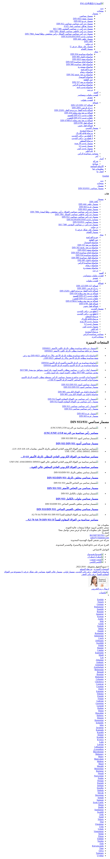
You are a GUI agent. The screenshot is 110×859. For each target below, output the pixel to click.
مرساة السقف (86, 141)
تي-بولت (89, 44)
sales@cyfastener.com (99, 538)
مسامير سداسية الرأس (88, 153)
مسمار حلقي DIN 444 (83, 39)
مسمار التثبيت (92, 128)
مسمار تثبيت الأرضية (83, 143)
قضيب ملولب (87, 100)
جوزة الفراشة (87, 69)
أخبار (101, 159)
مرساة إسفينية (86, 131)
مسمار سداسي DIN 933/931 (91, 188)
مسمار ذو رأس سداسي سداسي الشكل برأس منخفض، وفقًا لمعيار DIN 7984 (59, 34)
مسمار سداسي (86, 16)
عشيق (90, 97)
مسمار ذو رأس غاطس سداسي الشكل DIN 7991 (71, 31)
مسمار (95, 13)
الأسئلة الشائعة (97, 166)
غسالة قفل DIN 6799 (83, 123)
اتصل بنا (100, 171)
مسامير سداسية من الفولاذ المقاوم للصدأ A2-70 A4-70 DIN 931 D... (62, 519)
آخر (96, 156)
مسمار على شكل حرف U (81, 46)
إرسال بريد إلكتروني (100, 589)
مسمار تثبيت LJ (86, 146)
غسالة (95, 102)
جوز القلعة (88, 80)
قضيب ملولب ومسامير (88, 95)
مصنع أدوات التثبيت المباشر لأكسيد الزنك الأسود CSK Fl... (72, 380)
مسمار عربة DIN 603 (83, 21)
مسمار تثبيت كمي (85, 148)
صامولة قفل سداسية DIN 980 (79, 64)
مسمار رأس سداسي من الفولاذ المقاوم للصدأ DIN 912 (74, 401)
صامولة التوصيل (85, 77)
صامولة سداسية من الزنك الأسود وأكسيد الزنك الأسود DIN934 (71, 365)
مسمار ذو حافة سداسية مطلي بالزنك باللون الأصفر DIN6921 (71, 351)
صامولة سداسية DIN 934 (81, 54)
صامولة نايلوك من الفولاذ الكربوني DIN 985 (79, 394)
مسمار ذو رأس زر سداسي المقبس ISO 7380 (73, 29)
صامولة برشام (86, 72)
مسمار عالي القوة (54, 572)
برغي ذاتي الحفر (89, 574)
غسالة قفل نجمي (85, 125)
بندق (96, 51)
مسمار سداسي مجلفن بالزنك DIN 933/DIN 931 (72, 477)
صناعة (95, 164)
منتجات (100, 11)
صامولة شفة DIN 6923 (82, 59)
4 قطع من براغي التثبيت (82, 138)
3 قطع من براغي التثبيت (82, 136)
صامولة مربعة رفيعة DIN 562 (80, 74)
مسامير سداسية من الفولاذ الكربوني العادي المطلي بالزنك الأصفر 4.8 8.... (59, 456)
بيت (102, 8)
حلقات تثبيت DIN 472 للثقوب (80, 118)
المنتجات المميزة (101, 569)
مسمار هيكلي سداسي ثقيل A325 (78, 26)
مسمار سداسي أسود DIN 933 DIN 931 (81, 387)
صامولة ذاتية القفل (100, 572)
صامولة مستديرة (85, 67)
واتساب (102, 592)
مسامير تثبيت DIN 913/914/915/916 (77, 36)
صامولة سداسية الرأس (82, 85)
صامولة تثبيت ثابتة (85, 87)
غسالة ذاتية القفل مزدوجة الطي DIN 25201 (73, 110)
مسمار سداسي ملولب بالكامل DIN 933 (77, 498)
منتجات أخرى (98, 337)
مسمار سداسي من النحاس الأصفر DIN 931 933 (72, 488)
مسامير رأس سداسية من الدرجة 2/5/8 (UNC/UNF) (71, 433)
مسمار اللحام (87, 49)
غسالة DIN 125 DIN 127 (82, 105)
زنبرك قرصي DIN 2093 (82, 108)
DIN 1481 (88, 41)
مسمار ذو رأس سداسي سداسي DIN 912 (74, 24)
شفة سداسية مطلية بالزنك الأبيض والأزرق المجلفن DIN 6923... (70, 358)
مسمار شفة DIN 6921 (83, 18)
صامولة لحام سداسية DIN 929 (79, 62)
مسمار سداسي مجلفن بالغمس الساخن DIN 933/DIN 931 (67, 509)
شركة (95, 161)
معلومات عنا (98, 169)
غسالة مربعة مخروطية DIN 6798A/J (76, 120)
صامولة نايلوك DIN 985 (82, 57)
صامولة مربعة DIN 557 (82, 82)
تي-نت (90, 90)
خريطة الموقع (86, 569)
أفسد (96, 92)
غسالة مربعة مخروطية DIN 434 (78, 113)
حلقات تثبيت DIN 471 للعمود (80, 115)
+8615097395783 (97, 535)
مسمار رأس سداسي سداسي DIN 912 (81, 409)
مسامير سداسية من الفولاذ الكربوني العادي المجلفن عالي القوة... (64, 467)
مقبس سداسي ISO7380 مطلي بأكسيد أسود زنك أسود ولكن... (71, 372)
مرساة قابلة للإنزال (84, 133)
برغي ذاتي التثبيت (83, 572)
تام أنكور (89, 151)
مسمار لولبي (69, 572)
